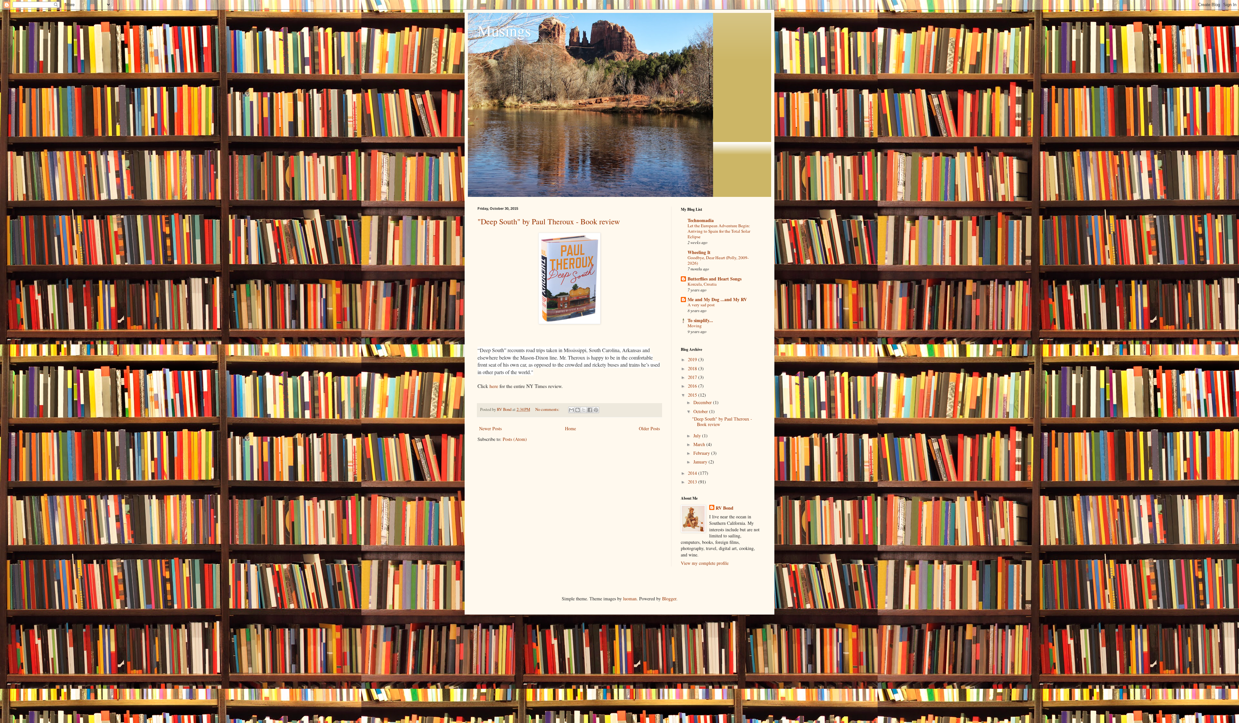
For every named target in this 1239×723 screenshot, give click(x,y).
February (702, 453)
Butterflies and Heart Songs (714, 278)
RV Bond (724, 508)
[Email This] (571, 410)
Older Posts (649, 428)
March (699, 444)
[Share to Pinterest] (596, 410)
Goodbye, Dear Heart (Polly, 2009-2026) (718, 260)
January (701, 462)
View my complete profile (705, 563)
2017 (693, 377)
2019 (693, 359)
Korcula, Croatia (702, 284)
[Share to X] (583, 410)
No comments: (547, 409)
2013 (693, 482)
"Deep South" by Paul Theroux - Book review (549, 221)
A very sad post (701, 305)
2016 (693, 386)
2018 (693, 368)
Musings (504, 30)
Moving (695, 326)
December (703, 402)
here (493, 386)
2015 (693, 395)
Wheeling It (699, 252)
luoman (630, 599)
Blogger (669, 599)
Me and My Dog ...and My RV (717, 299)
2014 (693, 473)
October (701, 411)
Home (570, 428)
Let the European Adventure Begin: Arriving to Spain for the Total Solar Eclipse (719, 231)
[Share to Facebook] (590, 410)
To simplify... (700, 320)
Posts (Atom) (515, 439)
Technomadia (701, 220)
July (697, 436)
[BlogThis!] (577, 410)
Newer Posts (490, 428)
